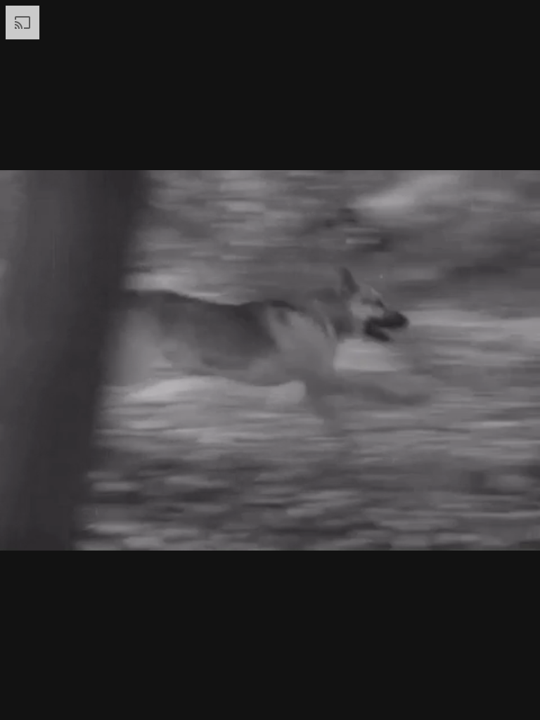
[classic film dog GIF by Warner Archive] (270, 360)
